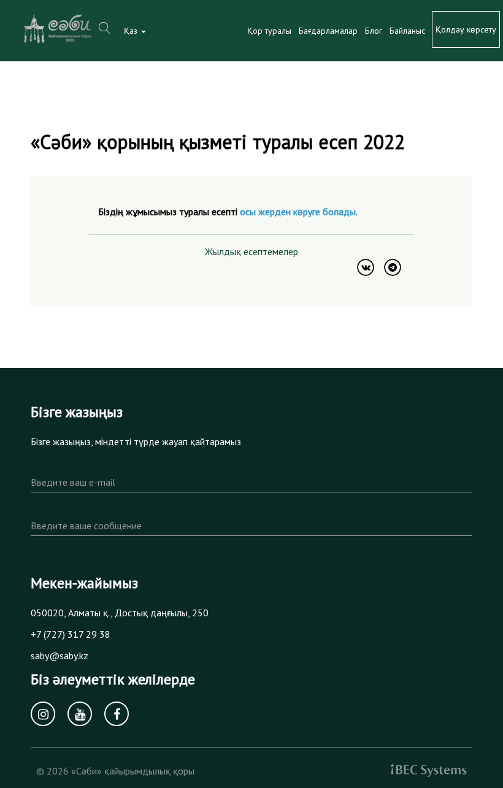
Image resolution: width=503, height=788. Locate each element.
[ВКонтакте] (365, 267)
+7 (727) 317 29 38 (70, 634)
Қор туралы (269, 30)
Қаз (132, 30)
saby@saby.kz (59, 655)
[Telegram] (392, 267)
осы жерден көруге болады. (299, 211)
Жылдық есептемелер (251, 251)
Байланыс (407, 30)
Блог (373, 30)
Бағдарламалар (328, 30)
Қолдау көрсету (466, 29)
